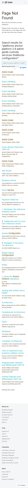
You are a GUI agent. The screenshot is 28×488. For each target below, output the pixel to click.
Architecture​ (7, 302)
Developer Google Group (9, 458)
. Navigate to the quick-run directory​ (13, 244)
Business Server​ (9, 180)
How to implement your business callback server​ (13, 352)
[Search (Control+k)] (24, 2)
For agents (22, 485)
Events (4, 477)
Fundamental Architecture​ (13, 312)
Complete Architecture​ (12, 341)
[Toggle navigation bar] (3, 2)
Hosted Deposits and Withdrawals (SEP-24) (12, 378)
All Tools (4, 441)
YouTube (4, 417)
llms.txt (4, 422)
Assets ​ (11, 233)
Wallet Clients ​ (8, 254)
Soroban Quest (6, 415)
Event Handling (8, 82)
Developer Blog (6, 410)
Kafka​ (4, 265)
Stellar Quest (6, 412)
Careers (4, 474)
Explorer (4, 431)
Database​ (6, 331)
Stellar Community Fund (9, 463)
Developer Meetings (8, 455)
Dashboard (5, 439)
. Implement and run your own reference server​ (13, 222)
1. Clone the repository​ (10, 277)
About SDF (5, 472)
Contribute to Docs (8, 450)
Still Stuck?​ (7, 171)
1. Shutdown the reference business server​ (13, 210)
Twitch (4, 420)
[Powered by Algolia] (23, 68)
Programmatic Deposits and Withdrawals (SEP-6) (13, 364)
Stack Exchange (7, 460)
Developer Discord (7, 453)
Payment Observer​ (10, 199)
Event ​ (8, 190)
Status (4, 436)
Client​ (4, 322)
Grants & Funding (7, 479)
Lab (3, 434)
